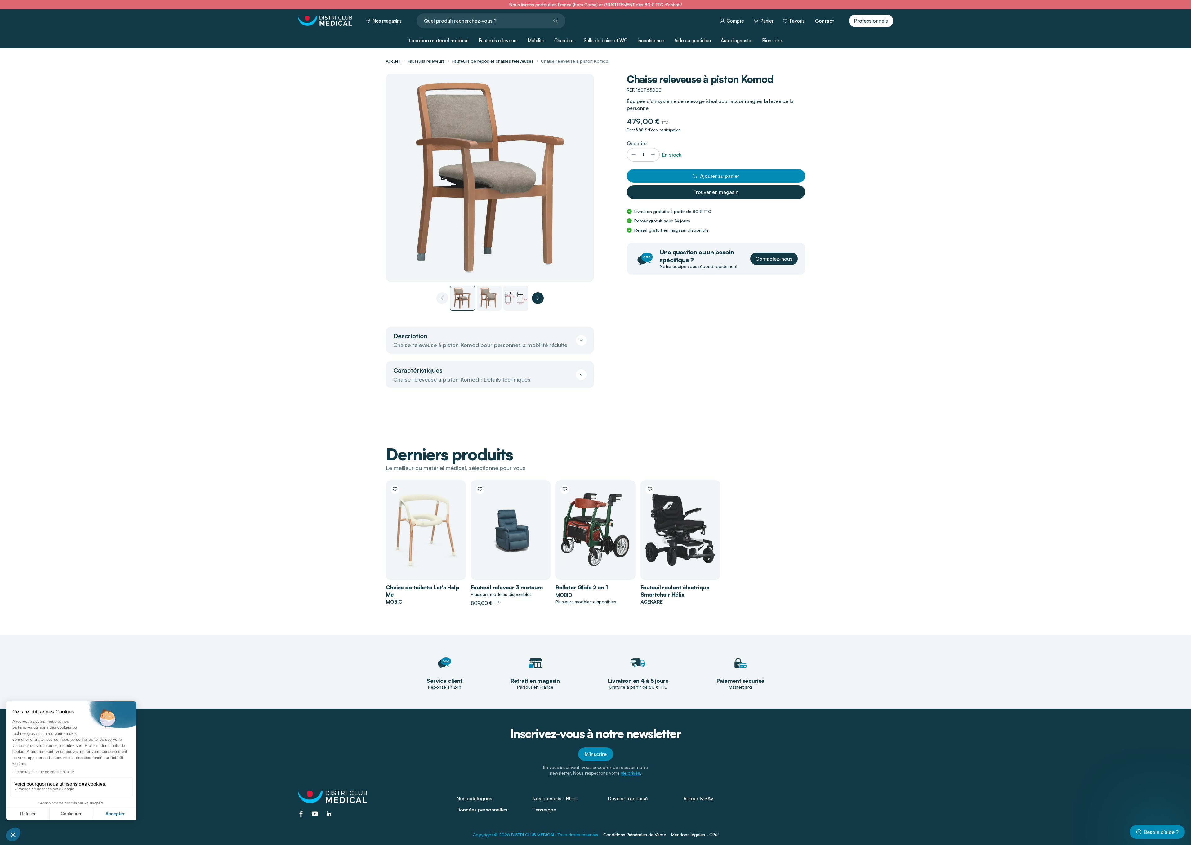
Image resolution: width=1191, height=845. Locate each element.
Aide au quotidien (692, 40)
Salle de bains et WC (605, 40)
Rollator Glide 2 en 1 (581, 587)
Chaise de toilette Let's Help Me (422, 591)
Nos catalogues (474, 798)
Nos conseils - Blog (554, 798)
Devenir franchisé (628, 798)
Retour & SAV (699, 798)
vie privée (630, 773)
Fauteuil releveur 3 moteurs (506, 587)
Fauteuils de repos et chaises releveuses (492, 61)
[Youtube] (315, 814)
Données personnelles (482, 810)
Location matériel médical (439, 40)
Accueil (393, 61)
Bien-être (772, 40)
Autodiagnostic (736, 40)
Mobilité (536, 40)
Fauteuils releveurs (498, 40)
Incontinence (650, 40)
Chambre (564, 40)
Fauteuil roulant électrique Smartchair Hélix (674, 591)
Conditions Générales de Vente (634, 834)
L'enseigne (544, 810)
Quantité (636, 143)
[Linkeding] (329, 814)
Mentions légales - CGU (695, 834)
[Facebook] (301, 814)
